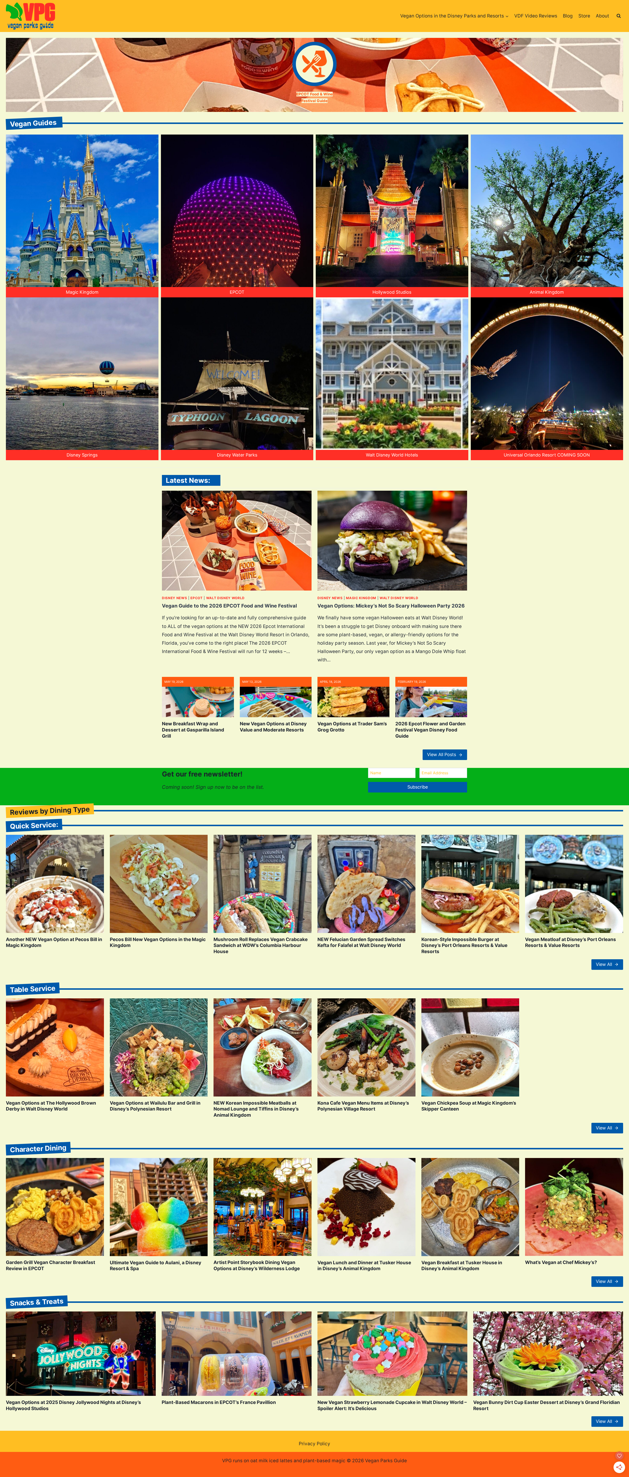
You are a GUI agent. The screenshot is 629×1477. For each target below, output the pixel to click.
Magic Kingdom (361, 598)
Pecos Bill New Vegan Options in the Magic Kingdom (158, 942)
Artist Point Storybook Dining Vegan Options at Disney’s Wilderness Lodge (257, 1265)
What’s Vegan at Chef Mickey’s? (561, 1262)
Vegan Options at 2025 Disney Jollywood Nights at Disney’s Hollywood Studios (73, 1405)
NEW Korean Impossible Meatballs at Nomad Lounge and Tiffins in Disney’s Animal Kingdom (256, 1109)
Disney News (174, 598)
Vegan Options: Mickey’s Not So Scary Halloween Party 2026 (391, 606)
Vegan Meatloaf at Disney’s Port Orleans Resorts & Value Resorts (570, 942)
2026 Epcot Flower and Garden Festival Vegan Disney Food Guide (430, 730)
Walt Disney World (225, 598)
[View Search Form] (618, 16)
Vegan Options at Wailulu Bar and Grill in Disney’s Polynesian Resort (155, 1106)
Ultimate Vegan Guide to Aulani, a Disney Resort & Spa (155, 1266)
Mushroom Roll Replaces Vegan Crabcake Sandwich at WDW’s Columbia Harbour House (261, 945)
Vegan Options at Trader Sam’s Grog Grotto (352, 727)
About (602, 16)
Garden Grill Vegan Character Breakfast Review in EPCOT (50, 1265)
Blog (568, 16)
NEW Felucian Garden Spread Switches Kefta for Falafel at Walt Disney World (361, 942)
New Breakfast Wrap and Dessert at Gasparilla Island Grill (193, 730)
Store (584, 16)
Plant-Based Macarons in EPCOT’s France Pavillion (219, 1402)
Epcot (196, 598)
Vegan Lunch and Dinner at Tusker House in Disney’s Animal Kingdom (364, 1266)
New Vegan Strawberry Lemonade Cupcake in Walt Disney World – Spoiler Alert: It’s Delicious (392, 1405)
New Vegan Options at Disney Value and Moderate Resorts (273, 727)
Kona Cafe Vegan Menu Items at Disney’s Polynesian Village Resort (363, 1106)
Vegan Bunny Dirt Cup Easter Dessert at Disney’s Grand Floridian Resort (546, 1405)
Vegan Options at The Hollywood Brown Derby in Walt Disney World (51, 1106)
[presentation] (237, 541)
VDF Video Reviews (535, 16)
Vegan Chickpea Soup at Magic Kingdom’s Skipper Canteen (468, 1106)
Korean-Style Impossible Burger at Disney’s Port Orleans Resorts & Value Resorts (464, 945)
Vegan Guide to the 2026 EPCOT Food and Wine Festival (229, 606)
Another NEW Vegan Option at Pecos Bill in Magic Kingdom (54, 942)
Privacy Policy (314, 1444)
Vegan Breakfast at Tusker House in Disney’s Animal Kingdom (461, 1266)
